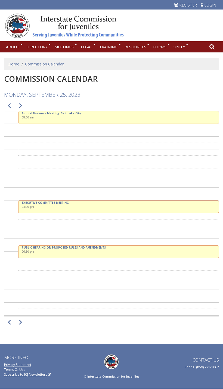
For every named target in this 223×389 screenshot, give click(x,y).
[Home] (67, 25)
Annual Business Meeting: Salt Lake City (51, 113)
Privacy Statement (17, 364)
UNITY (179, 46)
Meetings (64, 46)
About (12, 46)
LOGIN (209, 5)
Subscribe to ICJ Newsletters (25, 374)
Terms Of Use (14, 369)
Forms (159, 46)
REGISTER (187, 5)
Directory (37, 46)
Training (108, 46)
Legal (86, 46)
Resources (135, 46)
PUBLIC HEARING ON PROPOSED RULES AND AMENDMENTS (64, 247)
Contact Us (206, 360)
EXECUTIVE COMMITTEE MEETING (45, 203)
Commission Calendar (44, 64)
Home (13, 64)
